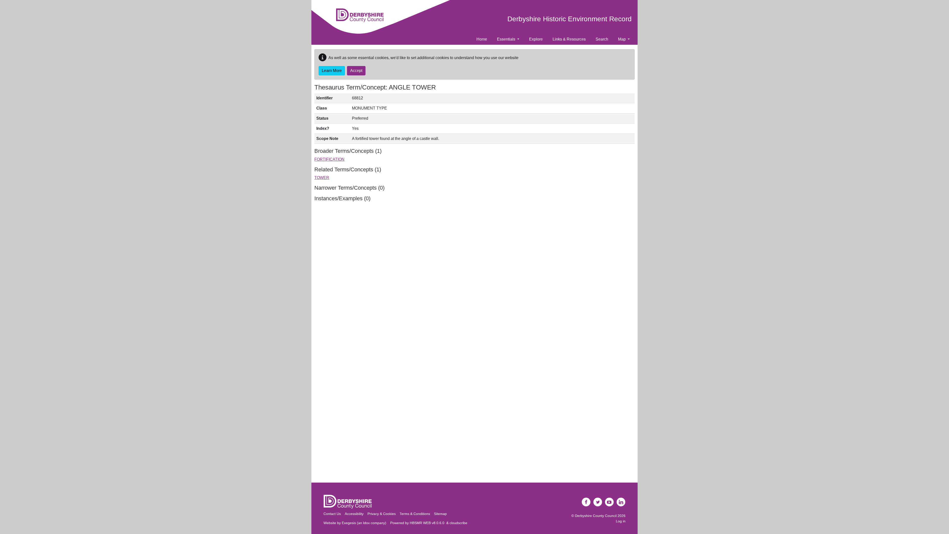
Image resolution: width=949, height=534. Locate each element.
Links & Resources (569, 39)
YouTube (609, 502)
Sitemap (440, 514)
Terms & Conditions (415, 514)
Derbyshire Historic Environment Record (569, 19)
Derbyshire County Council (596, 516)
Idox (366, 523)
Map (622, 39)
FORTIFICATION (329, 159)
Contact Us (332, 514)
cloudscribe (458, 523)
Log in (620, 521)
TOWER (321, 178)
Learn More (332, 70)
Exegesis (349, 523)
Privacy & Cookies (381, 514)
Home (481, 39)
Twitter (597, 502)
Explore (536, 39)
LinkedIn (621, 502)
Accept (356, 70)
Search (602, 39)
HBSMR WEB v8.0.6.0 (428, 523)
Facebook (586, 502)
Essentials (506, 39)
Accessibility (354, 514)
